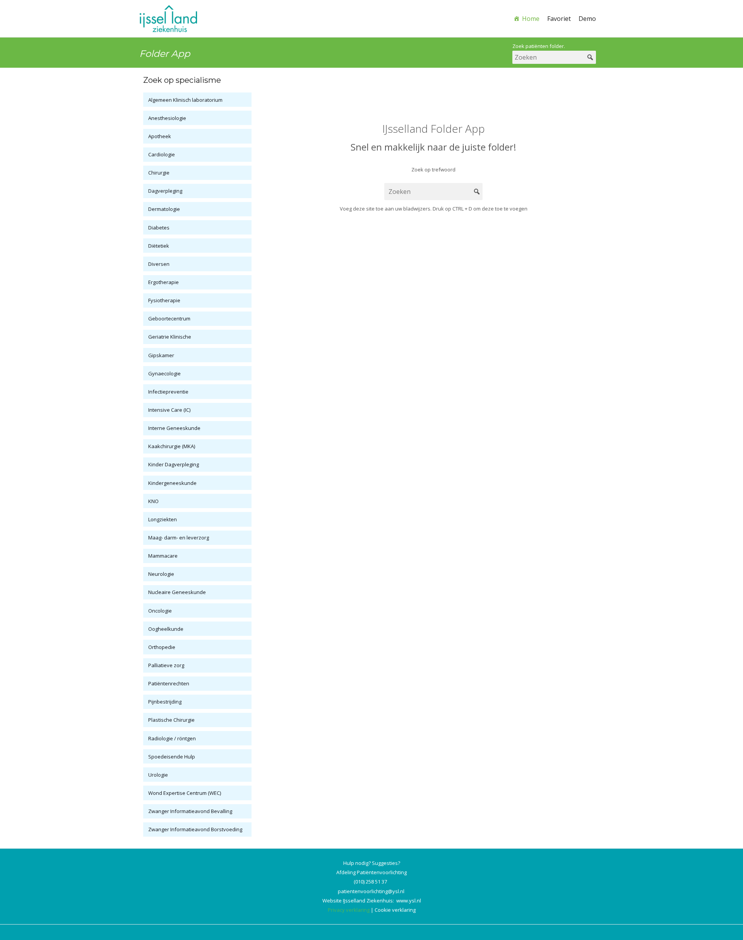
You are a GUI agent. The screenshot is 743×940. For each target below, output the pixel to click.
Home (530, 18)
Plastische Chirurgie (171, 719)
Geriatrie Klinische (169, 336)
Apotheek (159, 136)
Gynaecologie (164, 373)
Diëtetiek (158, 245)
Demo (587, 18)
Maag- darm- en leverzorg (178, 537)
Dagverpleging (165, 190)
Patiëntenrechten (168, 683)
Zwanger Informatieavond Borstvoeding (195, 829)
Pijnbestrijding (164, 701)
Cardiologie (161, 154)
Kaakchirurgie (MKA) (171, 446)
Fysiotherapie (164, 300)
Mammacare (163, 555)
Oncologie (160, 610)
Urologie (158, 774)
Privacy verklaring (349, 909)
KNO (153, 501)
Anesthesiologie (167, 118)
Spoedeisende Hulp (171, 756)
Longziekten (162, 519)
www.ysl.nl (408, 900)
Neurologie (161, 573)
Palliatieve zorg (166, 665)
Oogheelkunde (165, 628)
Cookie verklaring (395, 909)
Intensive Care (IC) (169, 409)
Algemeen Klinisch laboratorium (185, 99)
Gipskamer (161, 355)
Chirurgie (158, 172)
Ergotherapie (163, 282)
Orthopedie (161, 647)
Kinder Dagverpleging (173, 464)
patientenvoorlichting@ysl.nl (371, 891)
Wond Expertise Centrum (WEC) (184, 792)
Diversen (158, 263)
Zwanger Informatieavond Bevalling (190, 811)
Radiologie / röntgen (172, 738)
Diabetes (158, 227)
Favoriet (559, 18)
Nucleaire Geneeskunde (177, 592)
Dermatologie (164, 208)
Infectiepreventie (168, 391)
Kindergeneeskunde (172, 482)
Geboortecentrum (169, 318)
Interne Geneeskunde (174, 428)
